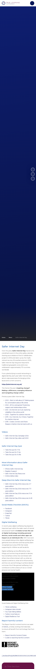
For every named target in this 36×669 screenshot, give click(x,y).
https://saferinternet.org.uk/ (12, 384)
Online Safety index (11, 476)
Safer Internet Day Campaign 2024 (17, 436)
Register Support (11, 471)
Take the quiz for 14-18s (13, 454)
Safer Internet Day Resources (15, 473)
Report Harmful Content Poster (16, 635)
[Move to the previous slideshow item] (33, 174)
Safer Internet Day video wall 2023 (16, 438)
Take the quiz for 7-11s (12, 450)
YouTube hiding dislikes (13, 612)
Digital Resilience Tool (12, 616)
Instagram (8, 511)
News (10, 337)
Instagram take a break (13, 609)
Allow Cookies (7, 587)
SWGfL (6, 627)
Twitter (7, 515)
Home (3, 337)
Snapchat (8, 513)
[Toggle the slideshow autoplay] (33, 179)
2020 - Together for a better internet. (17, 414)
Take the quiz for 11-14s (13, 452)
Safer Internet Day (21, 337)
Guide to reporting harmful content (17, 637)
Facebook (8, 508)
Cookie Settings (8, 589)
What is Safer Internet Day (14, 469)
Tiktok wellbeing (10, 607)
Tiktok (7, 518)
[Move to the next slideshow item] (33, 169)
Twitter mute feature (12, 614)
